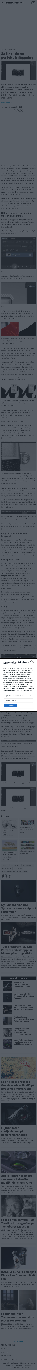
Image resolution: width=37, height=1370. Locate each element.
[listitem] (18, 696)
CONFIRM (10, 705)
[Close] (33, 662)
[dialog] (18, 685)
